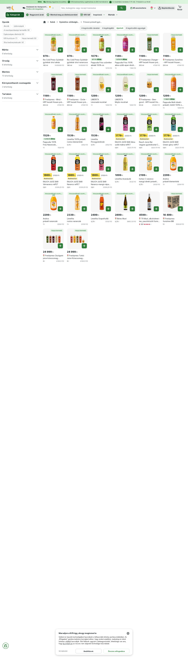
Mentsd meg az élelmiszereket (64, 15)
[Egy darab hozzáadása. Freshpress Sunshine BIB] (180, 208)
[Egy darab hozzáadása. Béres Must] (132, 208)
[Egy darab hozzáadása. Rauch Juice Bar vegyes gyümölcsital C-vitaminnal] (156, 129)
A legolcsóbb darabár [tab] (90, 28)
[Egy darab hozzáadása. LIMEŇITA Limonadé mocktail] (108, 89)
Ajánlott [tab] (120, 28)
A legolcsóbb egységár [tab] (136, 28)
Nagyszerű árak (37, 15)
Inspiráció (97, 15)
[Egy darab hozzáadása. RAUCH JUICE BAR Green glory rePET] (180, 129)
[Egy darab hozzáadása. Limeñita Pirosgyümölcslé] (108, 129)
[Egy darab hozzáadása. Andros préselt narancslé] (60, 208)
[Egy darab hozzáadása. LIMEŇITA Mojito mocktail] (132, 89)
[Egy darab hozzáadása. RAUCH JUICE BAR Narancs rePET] (84, 169)
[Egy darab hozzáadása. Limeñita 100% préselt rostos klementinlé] (84, 129)
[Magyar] (152, 8)
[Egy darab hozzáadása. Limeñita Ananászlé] (132, 169)
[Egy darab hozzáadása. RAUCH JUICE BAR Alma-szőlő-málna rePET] (132, 129)
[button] (166, 8)
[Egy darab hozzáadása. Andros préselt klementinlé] (180, 169)
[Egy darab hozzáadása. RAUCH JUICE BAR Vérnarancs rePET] (60, 169)
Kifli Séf (87, 15)
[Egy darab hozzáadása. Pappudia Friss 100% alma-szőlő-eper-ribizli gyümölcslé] (132, 49)
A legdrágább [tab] (108, 28)
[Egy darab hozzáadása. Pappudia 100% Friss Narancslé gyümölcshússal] (60, 129)
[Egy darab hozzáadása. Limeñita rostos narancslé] (84, 208)
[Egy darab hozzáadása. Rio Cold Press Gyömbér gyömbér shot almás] (60, 49)
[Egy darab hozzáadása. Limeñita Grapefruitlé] (108, 208)
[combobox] (88, 8)
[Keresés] (121, 8)
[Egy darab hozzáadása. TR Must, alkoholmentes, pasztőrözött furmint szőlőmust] (156, 208)
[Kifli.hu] (44, 22)
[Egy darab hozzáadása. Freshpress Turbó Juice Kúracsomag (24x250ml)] (84, 245)
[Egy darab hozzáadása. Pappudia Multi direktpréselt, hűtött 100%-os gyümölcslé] (180, 89)
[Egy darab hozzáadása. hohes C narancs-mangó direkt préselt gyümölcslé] (156, 169)
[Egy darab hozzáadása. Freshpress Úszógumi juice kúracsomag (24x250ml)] (60, 245)
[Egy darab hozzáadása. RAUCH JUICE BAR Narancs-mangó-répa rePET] (108, 169)
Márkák (111, 15)
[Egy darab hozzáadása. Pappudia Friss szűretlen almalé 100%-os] (108, 49)
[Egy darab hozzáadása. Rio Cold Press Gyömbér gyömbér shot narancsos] (84, 49)
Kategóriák (15, 15)
